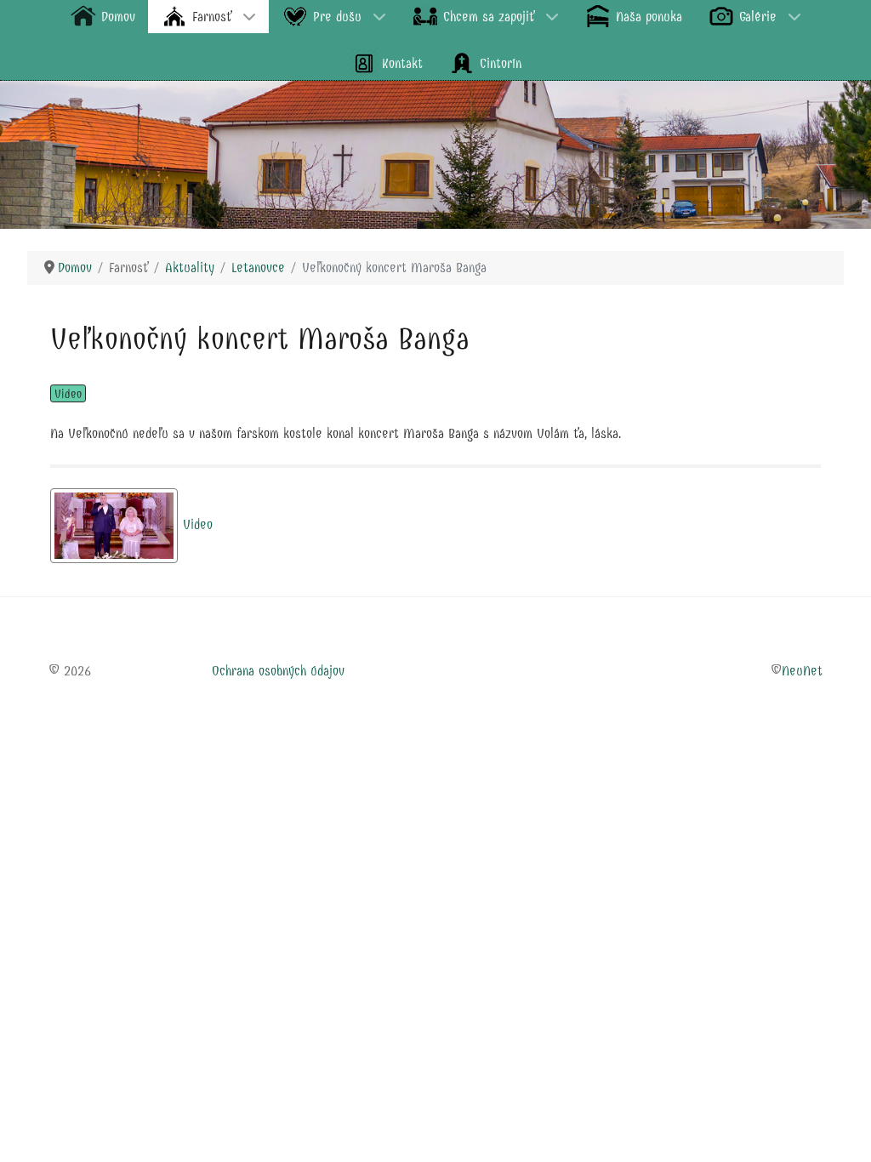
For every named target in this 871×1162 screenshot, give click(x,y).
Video (68, 394)
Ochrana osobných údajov (278, 671)
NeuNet (802, 671)
